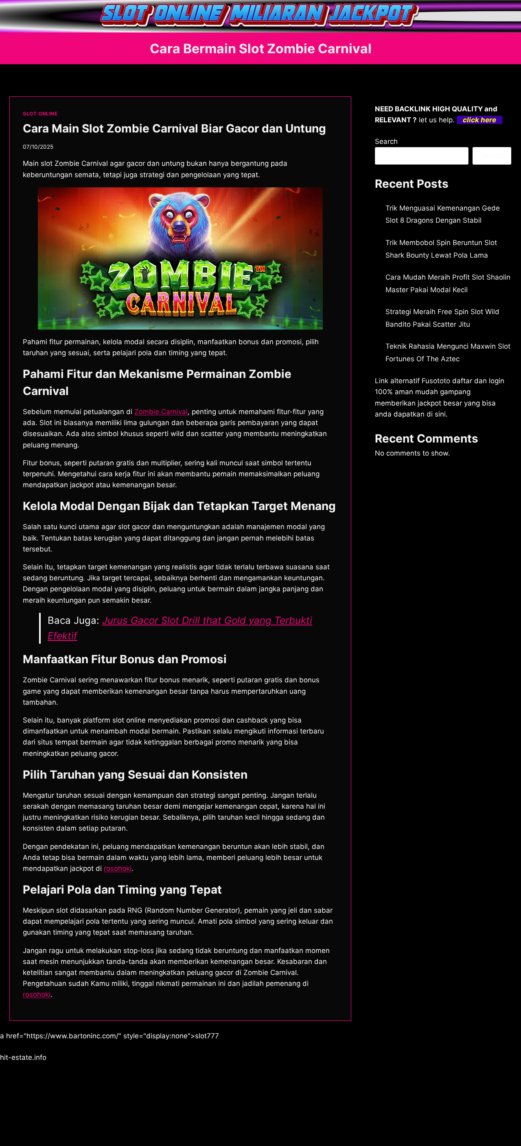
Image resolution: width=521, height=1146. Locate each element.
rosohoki (36, 994)
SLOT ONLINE (40, 114)
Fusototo (436, 381)
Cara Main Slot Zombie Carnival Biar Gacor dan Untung (174, 128)
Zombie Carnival (161, 412)
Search (386, 141)
